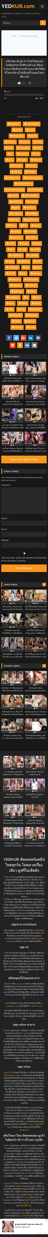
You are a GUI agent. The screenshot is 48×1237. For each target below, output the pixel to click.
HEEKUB (7, 1030)
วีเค (26, 267)
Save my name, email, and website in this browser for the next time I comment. (24, 559)
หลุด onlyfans (15, 1075)
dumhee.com (36, 1006)
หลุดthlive (17, 285)
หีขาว (37, 297)
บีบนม (37, 243)
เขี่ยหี (11, 309)
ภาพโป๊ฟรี (33, 255)
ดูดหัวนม (15, 220)
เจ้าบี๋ (22, 309)
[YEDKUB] (19, 6)
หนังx (38, 267)
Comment (5, 485)
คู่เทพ (16, 208)
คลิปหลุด (31, 172)
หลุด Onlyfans (32, 124)
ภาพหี (23, 249)
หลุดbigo (36, 273)
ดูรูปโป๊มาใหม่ (31, 220)
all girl (31, 130)
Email (4, 529)
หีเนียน (24, 303)
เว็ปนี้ (5, 899)
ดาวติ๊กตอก (16, 214)
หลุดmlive (15, 279)
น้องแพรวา (17, 238)
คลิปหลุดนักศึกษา (24, 184)
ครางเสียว (17, 166)
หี (27, 297)
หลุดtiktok (32, 285)
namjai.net (20, 984)
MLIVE (33, 136)
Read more (22, 117)
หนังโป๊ (11, 273)
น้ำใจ (9, 984)
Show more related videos (24, 459)
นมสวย (37, 225)
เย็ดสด (17, 321)
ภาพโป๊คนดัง (17, 255)
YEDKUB (7, 877)
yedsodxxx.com (12, 1006)
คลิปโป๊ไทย (16, 202)
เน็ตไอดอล (36, 309)
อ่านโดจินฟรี (24, 1216)
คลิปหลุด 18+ (13, 178)
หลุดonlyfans (32, 279)
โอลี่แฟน (18, 327)
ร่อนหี (10, 261)
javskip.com (24, 1130)
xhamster (23, 154)
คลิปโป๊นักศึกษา (31, 196)
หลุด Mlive (15, 124)
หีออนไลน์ (39, 1092)
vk (11, 154)
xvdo (10, 160)
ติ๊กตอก (12, 225)
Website (5, 540)
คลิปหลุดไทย (36, 190)
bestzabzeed (18, 136)
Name (4, 518)
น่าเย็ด (11, 243)
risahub (26, 142)
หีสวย (11, 303)
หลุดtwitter (18, 291)
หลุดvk (32, 291)
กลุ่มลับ (23, 160)
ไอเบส (31, 327)
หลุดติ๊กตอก (14, 297)
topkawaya (24, 148)
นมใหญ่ (17, 232)
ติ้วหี (24, 225)
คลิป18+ (32, 166)
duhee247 (8, 1072)
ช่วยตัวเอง (30, 208)
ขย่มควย (37, 160)
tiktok (10, 148)
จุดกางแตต (25, 1197)
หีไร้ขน (37, 303)
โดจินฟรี (36, 1210)
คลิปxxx (17, 172)
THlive (38, 142)
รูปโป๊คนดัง (13, 267)
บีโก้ (11, 249)
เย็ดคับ (18, 130)
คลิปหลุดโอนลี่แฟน (15, 190)
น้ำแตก (25, 243)
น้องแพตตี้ (31, 232)
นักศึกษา (32, 238)
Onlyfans (11, 142)
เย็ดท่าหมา (33, 315)
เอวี (25, 1148)
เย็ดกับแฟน (16, 315)
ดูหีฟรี (41, 1113)
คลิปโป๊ (14, 196)
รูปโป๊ (38, 261)
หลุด (24, 273)
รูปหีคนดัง (25, 261)
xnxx (37, 154)
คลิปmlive (26, 1203)
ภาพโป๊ (36, 249)
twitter (38, 148)
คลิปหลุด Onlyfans (33, 178)
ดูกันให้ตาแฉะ (26, 1206)
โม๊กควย (31, 321)
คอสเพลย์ (33, 202)
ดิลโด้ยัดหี (33, 214)
